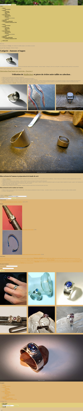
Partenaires (4, 20)
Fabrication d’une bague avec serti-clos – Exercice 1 (16, 71)
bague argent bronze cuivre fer (75, 258)
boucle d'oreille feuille (13, 261)
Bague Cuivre (30, 260)
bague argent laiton (14, 259)
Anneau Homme (30, 258)
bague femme (51, 260)
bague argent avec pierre (48, 258)
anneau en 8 (15, 258)
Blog (5, 47)
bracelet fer (70, 261)
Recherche (14, 4)
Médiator (22, 262)
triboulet (8, 178)
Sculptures (7, 19)
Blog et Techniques (6, 14)
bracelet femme (66, 261)
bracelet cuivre (47, 261)
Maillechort (28, 74)
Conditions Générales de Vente (11, 22)
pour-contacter (7, 9)
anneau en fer (19, 258)
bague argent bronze (58, 258)
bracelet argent (41, 261)
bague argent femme (5, 260)
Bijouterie (7, 16)
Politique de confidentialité (7, 21)
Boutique (4, 10)
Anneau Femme (23, 258)
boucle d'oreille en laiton (6, 261)
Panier (6, 13)
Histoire (3, 8)
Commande (7, 11)
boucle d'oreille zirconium (30, 261)
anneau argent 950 (10, 258)
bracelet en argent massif (60, 261)
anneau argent (3, 258)
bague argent (38, 258)
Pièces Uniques (8, 15)
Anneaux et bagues (11, 17)
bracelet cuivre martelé (53, 261)
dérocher (14, 82)
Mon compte (7, 12)
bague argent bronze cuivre (66, 258)
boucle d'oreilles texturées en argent (22, 261)
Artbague (2, 0)
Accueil (1, 47)
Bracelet (37, 261)
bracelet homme (76, 261)
